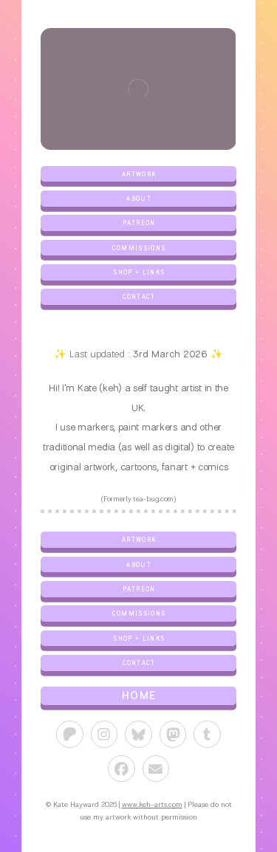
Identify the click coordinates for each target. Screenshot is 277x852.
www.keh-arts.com (152, 804)
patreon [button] (139, 223)
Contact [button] (139, 296)
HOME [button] (139, 695)
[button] (69, 734)
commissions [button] (139, 248)
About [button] (138, 198)
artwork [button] (139, 174)
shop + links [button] (139, 272)
